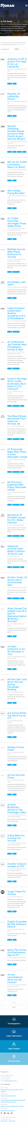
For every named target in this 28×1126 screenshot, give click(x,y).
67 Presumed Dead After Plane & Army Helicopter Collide (17, 453)
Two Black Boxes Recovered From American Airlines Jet (16, 420)
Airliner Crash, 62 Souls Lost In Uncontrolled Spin (17, 581)
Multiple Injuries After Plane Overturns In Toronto (16, 253)
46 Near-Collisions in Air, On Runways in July (16, 650)
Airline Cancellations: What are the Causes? (15, 978)
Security (19, 151)
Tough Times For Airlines (16, 892)
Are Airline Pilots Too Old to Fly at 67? (16, 715)
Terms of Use (12, 1120)
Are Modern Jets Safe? (16, 283)
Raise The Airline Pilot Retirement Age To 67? (16, 952)
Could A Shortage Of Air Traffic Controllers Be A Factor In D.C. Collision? (17, 383)
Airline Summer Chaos (16, 776)
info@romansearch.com (11, 1080)
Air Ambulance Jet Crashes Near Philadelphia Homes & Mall (17, 345)
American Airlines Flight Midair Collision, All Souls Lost (16, 550)
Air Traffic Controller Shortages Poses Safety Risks (16, 222)
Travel (14, 83)
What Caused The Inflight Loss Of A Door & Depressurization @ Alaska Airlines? (17, 615)
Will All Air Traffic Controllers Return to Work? (17, 164)
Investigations (16, 271)
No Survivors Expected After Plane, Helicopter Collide (16, 486)
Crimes (14, 151)
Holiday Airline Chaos (15, 748)
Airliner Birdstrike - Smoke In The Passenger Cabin (16, 808)
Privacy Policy (4, 1120)
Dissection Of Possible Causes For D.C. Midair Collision (16, 518)
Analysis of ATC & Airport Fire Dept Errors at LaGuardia (17, 62)
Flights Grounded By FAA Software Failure (17, 924)
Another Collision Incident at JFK (17, 865)
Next (13, 1007)
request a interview (20, 44)
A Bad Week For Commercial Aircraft (16, 838)
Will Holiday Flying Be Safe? (15, 191)
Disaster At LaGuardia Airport (13, 96)
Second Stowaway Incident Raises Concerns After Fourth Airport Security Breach (16, 132)
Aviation (9, 83)
